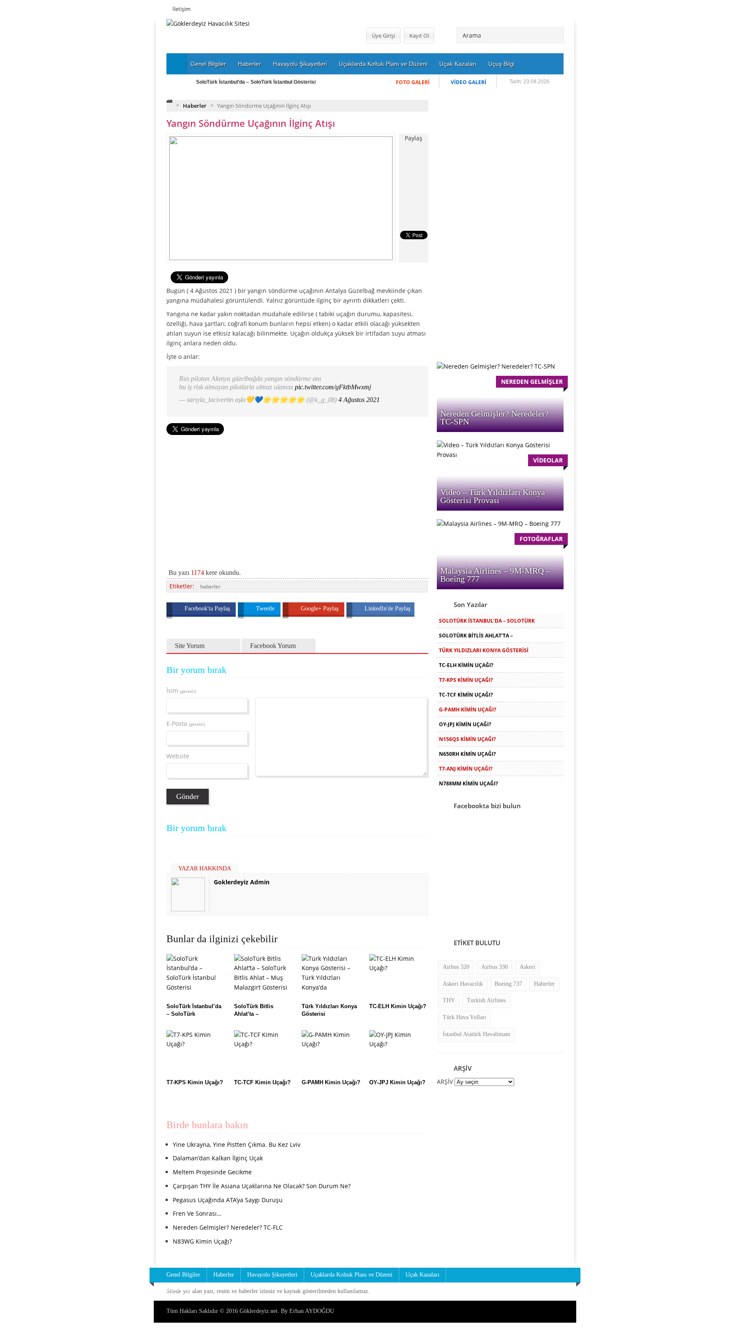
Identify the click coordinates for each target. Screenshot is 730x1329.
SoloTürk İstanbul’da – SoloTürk (487, 620)
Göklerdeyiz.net (259, 1311)
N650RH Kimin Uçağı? (467, 753)
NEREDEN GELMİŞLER (532, 381)
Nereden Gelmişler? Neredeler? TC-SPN (494, 417)
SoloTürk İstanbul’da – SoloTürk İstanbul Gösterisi (256, 82)
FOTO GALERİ (413, 82)
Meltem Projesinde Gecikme (212, 1172)
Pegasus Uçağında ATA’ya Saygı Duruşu (228, 1200)
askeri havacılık (463, 984)
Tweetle (266, 608)
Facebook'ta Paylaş (208, 608)
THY (449, 1000)
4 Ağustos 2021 (359, 399)
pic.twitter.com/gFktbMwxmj (333, 387)
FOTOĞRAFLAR (541, 539)
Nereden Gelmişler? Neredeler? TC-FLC (228, 1227)
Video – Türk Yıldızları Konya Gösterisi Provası (492, 496)
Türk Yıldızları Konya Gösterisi (483, 650)
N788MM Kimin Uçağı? (468, 783)
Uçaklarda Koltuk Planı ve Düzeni (383, 63)
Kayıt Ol (419, 35)
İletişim (181, 9)
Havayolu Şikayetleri (300, 63)
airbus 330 (494, 967)
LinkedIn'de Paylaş (387, 608)
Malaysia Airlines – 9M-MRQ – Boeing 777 (495, 574)
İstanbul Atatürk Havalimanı (476, 1034)
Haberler (249, 63)
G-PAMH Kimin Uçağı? (467, 709)
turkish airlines (486, 1000)
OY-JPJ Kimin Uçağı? (465, 724)
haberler (210, 586)
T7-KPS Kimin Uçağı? (466, 680)
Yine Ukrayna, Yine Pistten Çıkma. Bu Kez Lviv (236, 1144)
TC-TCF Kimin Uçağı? (466, 694)
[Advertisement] (122, 146)
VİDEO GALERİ (468, 82)
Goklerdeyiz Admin (242, 882)
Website (177, 756)
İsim (181, 690)
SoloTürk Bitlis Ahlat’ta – (476, 635)
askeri (527, 967)
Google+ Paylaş (320, 608)
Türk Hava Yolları (464, 1017)
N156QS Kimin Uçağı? (467, 739)
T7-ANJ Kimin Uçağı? (466, 768)
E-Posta (185, 723)
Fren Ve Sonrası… (197, 1213)
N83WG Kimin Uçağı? (202, 1241)
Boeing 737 (508, 984)
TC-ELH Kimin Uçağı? (466, 665)
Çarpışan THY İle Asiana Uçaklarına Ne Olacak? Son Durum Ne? (262, 1186)
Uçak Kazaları (458, 63)
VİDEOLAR (548, 460)
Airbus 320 (456, 967)
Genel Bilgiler (208, 63)
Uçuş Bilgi (501, 63)
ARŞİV (445, 1081)
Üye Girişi (383, 35)
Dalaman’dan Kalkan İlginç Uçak (218, 1158)
